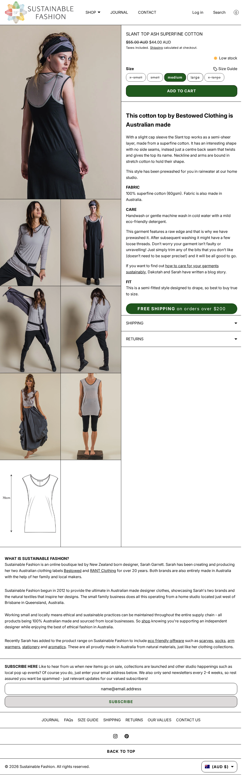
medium (173, 78)
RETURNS (132, 719)
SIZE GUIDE (86, 719)
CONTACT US (186, 719)
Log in (194, 12)
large (193, 78)
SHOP (103, 6)
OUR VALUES (158, 719)
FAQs (66, 719)
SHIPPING (110, 719)
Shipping (154, 48)
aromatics (64, 640)
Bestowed (92, 564)
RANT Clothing (122, 564)
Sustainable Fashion (37, 766)
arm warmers (16, 640)
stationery (39, 640)
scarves (206, 634)
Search (216, 12)
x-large (214, 79)
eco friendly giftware (166, 634)
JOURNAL (131, 6)
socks (220, 634)
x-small (136, 79)
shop (146, 614)
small (155, 79)
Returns (133, 345)
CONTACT (119, 19)
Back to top (119, 751)
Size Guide (224, 69)
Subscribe (119, 701)
